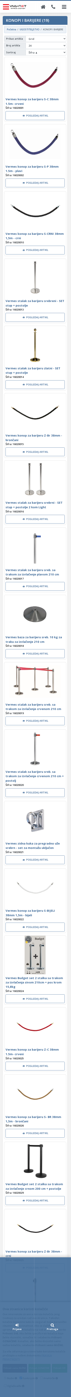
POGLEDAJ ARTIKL (37, 115)
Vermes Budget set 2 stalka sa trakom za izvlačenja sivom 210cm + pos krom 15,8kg (34, 982)
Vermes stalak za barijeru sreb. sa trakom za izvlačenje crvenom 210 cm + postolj (35, 776)
